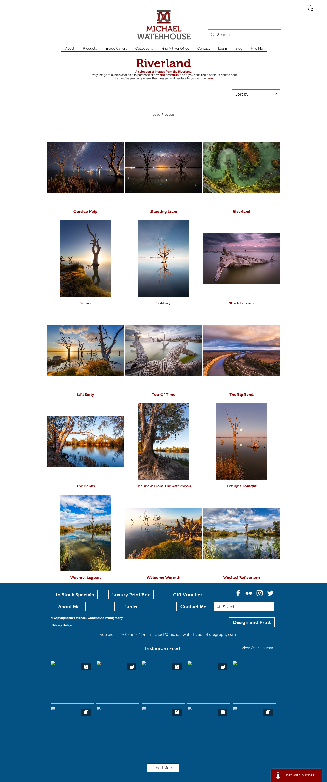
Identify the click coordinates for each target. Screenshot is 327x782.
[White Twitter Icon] (270, 593)
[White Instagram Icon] (259, 593)
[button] (311, 8)
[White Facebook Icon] (238, 593)
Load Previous (163, 114)
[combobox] (256, 94)
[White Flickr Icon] (249, 593)
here (210, 78)
